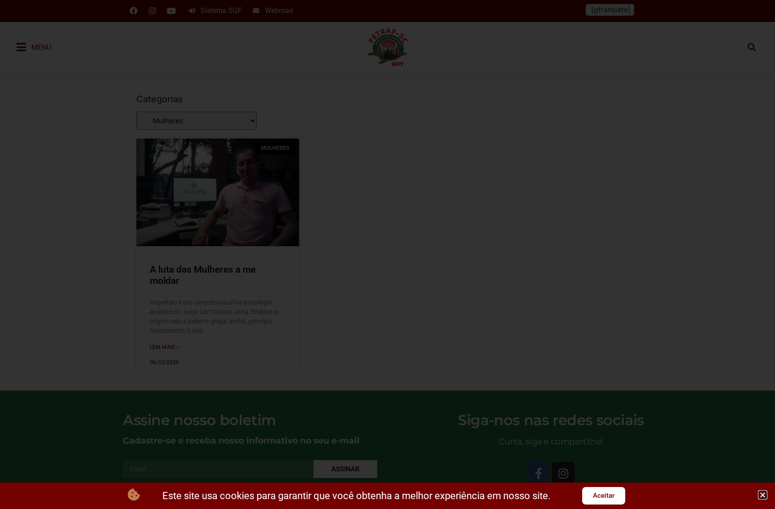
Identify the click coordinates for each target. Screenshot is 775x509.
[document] (387, 254)
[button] (762, 495)
